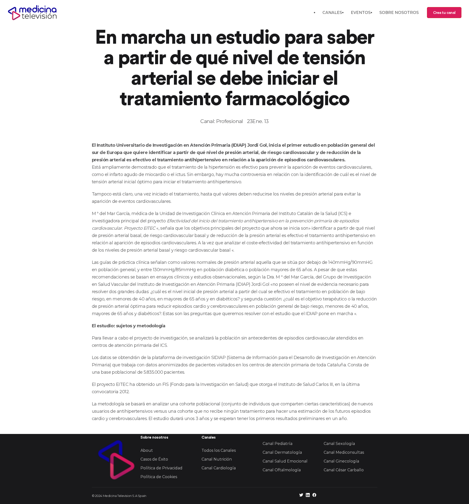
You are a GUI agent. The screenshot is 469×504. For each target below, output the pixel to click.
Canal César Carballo (344, 470)
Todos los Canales (219, 450)
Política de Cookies (158, 476)
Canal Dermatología (282, 452)
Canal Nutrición (217, 459)
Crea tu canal (444, 13)
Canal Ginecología (341, 461)
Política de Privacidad (161, 468)
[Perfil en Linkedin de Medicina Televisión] (307, 495)
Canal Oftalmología (282, 470)
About (146, 450)
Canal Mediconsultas (344, 452)
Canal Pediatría (277, 443)
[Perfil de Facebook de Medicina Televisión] (314, 495)
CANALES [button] (332, 12)
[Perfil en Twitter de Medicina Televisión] (301, 495)
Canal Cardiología (219, 468)
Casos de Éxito (154, 459)
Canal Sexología (339, 443)
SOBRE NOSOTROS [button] (399, 12)
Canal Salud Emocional (285, 461)
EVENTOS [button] (361, 12)
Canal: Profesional (221, 121)
